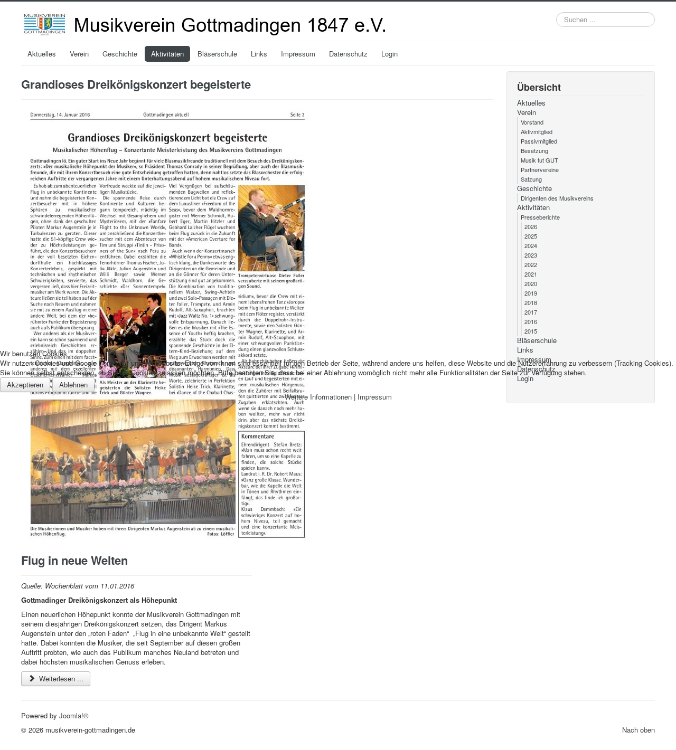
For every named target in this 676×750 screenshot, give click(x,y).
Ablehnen (73, 384)
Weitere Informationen (318, 397)
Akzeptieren (25, 384)
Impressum (375, 397)
